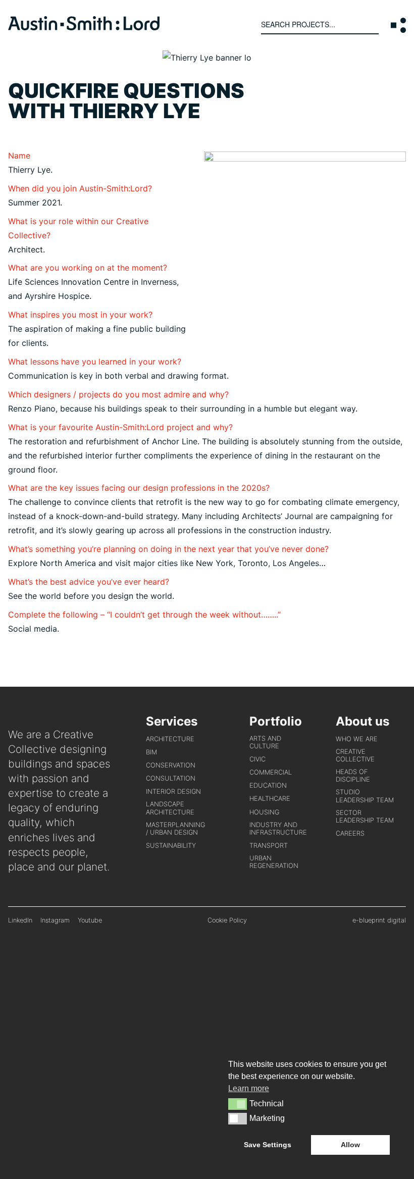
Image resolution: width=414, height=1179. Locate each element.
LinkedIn (20, 920)
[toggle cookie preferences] (237, 1103)
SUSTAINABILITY (171, 845)
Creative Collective (355, 755)
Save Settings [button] (267, 1145)
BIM (151, 752)
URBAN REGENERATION (273, 861)
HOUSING (264, 812)
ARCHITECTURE (170, 739)
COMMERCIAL (270, 772)
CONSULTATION (170, 778)
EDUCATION (268, 785)
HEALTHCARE (269, 798)
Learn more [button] (248, 1088)
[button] (398, 25)
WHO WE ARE (357, 739)
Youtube (90, 920)
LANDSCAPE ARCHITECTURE (170, 807)
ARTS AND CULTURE (265, 742)
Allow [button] (350, 1145)
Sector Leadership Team (365, 816)
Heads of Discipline (353, 775)
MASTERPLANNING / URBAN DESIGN (175, 828)
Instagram (55, 920)
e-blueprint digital (379, 920)
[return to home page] (84, 27)
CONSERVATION (170, 765)
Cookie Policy (227, 920)
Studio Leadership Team (365, 795)
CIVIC (257, 759)
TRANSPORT (268, 845)
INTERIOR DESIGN (173, 791)
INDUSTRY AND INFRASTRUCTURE (278, 828)
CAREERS (350, 833)
